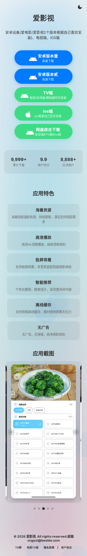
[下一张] (75, 432)
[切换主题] (80, 7)
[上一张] (11, 432)
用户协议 (66, 547)
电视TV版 (33, 547)
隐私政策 (49, 547)
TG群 (18, 547)
